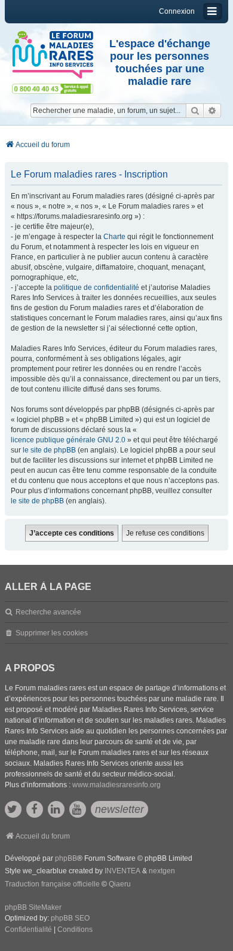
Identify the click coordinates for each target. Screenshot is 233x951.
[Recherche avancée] (212, 110)
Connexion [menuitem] (177, 11)
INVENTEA (122, 871)
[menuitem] (28, 930)
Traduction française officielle (52, 884)
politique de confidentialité (96, 287)
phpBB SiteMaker (33, 907)
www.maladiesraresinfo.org (116, 785)
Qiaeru (120, 884)
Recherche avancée (48, 612)
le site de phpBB (49, 450)
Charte (114, 237)
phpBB (66, 858)
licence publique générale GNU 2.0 (68, 440)
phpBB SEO (70, 918)
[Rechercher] (195, 110)
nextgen (162, 871)
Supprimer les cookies (52, 633)
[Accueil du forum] (52, 55)
